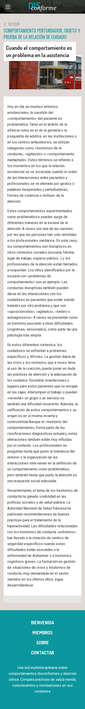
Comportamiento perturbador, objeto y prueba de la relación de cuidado (42, 30)
